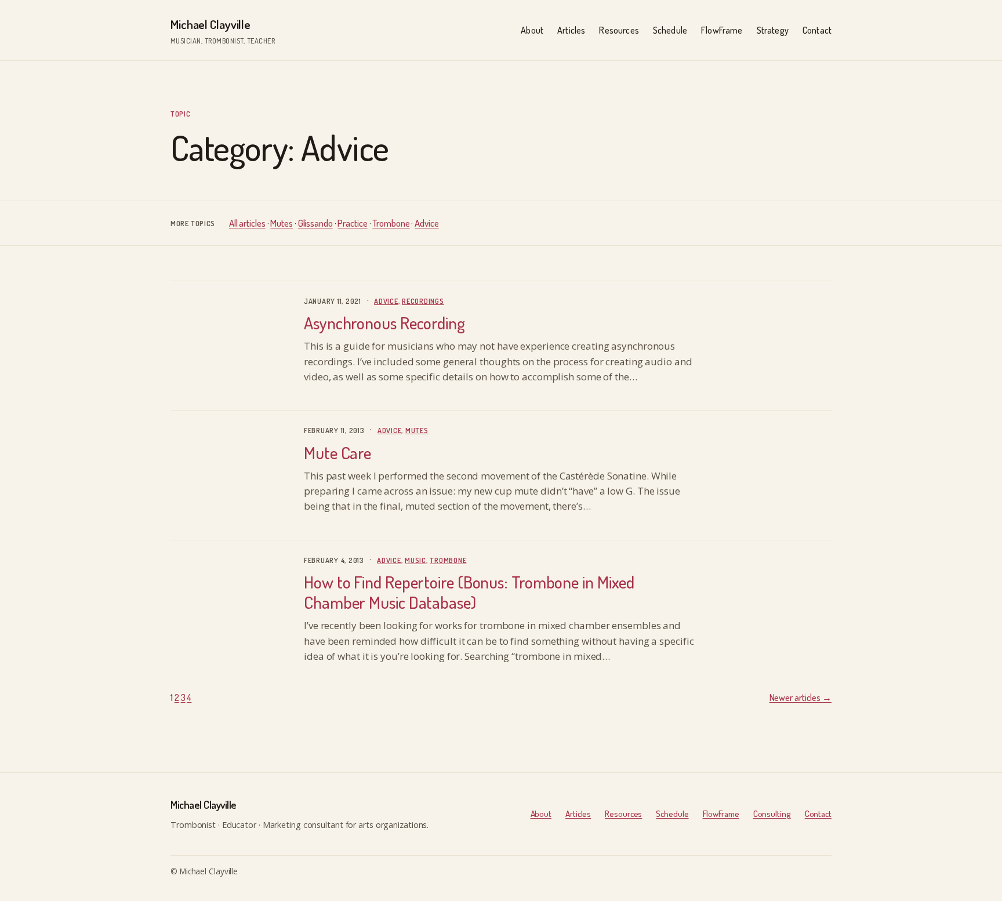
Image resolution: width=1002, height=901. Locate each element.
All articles (247, 223)
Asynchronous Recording (384, 323)
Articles (578, 813)
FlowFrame (721, 813)
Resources (623, 813)
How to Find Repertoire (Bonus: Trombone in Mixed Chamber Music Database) (469, 592)
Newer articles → (800, 697)
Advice (426, 223)
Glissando (315, 223)
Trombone (390, 223)
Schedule (672, 813)
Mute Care (337, 452)
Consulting (772, 813)
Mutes (281, 223)
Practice (352, 223)
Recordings (423, 301)
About (541, 813)
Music (415, 560)
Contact (818, 813)
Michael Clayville (210, 24)
